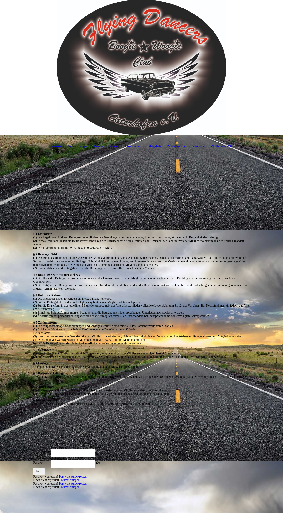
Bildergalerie (153, 146)
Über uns (130, 146)
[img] (141, 67)
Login (39, 471)
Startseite (56, 146)
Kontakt (114, 146)
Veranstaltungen (78, 146)
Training (98, 146)
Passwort (38, 462)
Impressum (198, 146)
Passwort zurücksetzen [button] (73, 476)
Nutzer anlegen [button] (70, 480)
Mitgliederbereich (221, 146)
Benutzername (42, 451)
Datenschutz (174, 146)
